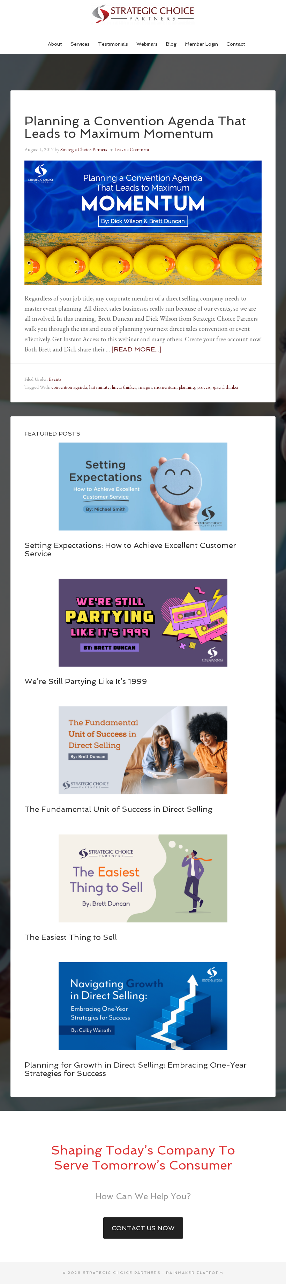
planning (187, 387)
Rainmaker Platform (195, 1273)
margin (145, 387)
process (203, 387)
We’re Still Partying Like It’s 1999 (85, 681)
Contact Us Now (143, 1228)
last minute (99, 387)
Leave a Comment (131, 149)
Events (55, 379)
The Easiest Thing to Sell (70, 937)
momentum (165, 387)
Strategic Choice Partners (143, 13)
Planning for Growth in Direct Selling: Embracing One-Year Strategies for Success (135, 1069)
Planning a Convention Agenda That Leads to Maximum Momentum (135, 127)
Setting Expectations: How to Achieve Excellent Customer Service (130, 549)
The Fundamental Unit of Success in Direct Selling (118, 809)
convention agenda (69, 387)
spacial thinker (226, 387)
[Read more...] (136, 349)
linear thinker (124, 387)
